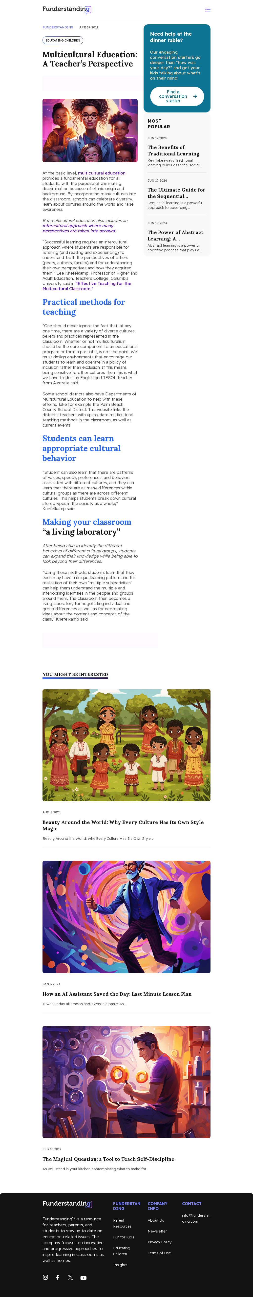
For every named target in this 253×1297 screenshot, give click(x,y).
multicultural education (102, 172)
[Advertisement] (100, 83)
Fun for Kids (123, 1237)
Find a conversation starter (173, 96)
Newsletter (157, 1231)
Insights (120, 1264)
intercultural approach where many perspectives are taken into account (78, 228)
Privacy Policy (159, 1242)
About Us (156, 1220)
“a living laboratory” (81, 532)
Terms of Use (159, 1253)
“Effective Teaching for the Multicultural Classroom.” (86, 286)
